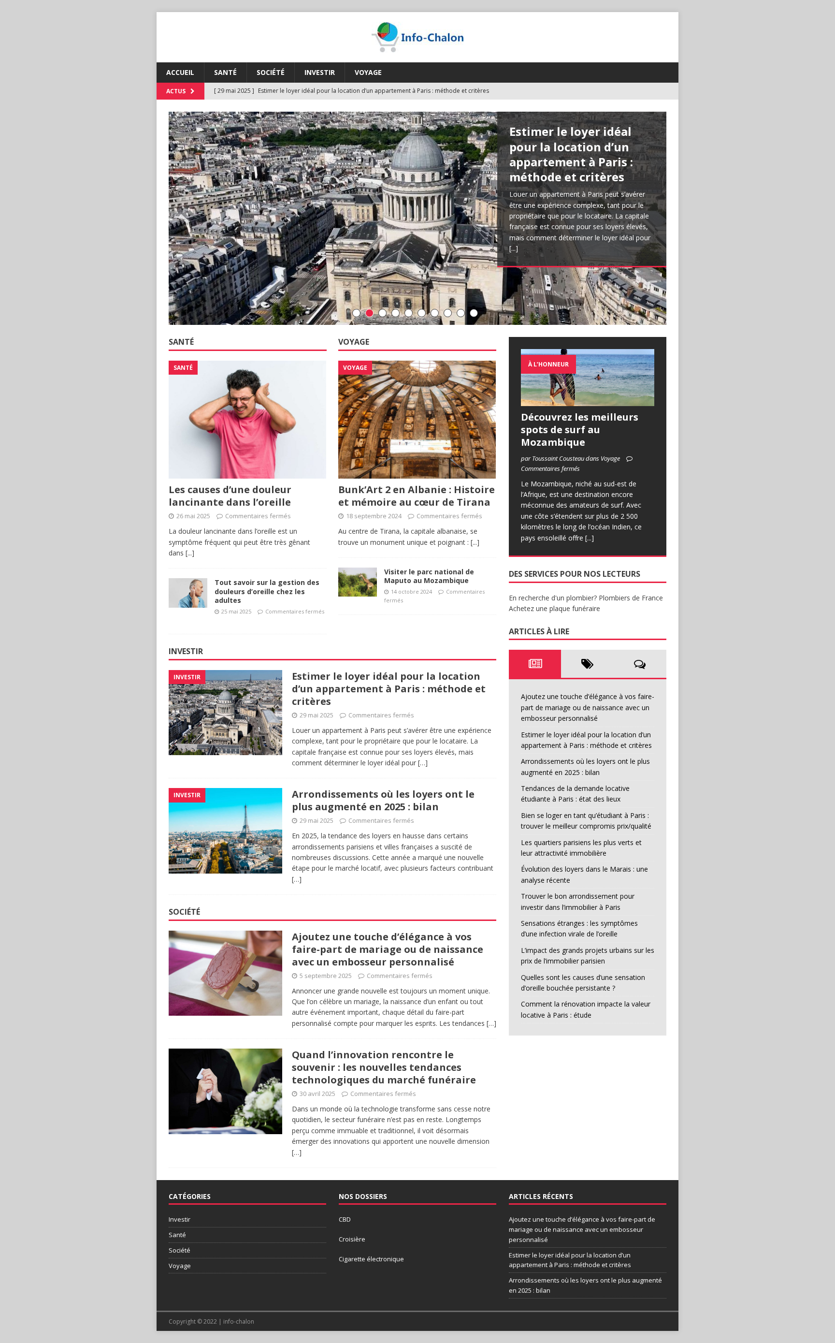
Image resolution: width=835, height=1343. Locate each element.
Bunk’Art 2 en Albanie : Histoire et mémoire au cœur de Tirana (416, 496)
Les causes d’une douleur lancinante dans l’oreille (230, 496)
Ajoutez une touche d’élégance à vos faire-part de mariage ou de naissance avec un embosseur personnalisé (387, 949)
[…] (423, 762)
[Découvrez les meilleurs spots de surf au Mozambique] (587, 377)
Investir (319, 72)
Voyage (368, 72)
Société (271, 72)
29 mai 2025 (316, 715)
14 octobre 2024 (411, 591)
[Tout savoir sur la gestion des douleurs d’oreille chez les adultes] (188, 592)
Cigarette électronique (371, 1259)
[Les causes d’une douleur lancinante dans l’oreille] (248, 420)
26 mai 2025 (193, 515)
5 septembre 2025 (326, 975)
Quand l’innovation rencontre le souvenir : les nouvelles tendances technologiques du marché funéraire (384, 1067)
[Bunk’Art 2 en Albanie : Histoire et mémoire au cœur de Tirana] (417, 420)
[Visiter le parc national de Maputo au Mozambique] (357, 582)
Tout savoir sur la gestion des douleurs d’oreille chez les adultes (267, 591)
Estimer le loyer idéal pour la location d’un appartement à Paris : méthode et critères (571, 154)
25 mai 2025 (236, 611)
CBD (345, 1219)
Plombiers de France (631, 597)
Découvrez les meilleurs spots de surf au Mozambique (579, 429)
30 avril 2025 (317, 1093)
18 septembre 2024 (374, 515)
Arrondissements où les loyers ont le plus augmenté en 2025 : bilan (383, 800)
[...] (513, 248)
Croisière (352, 1239)
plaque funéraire (574, 608)
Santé (225, 72)
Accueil (180, 72)
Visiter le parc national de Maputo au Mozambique (429, 576)
